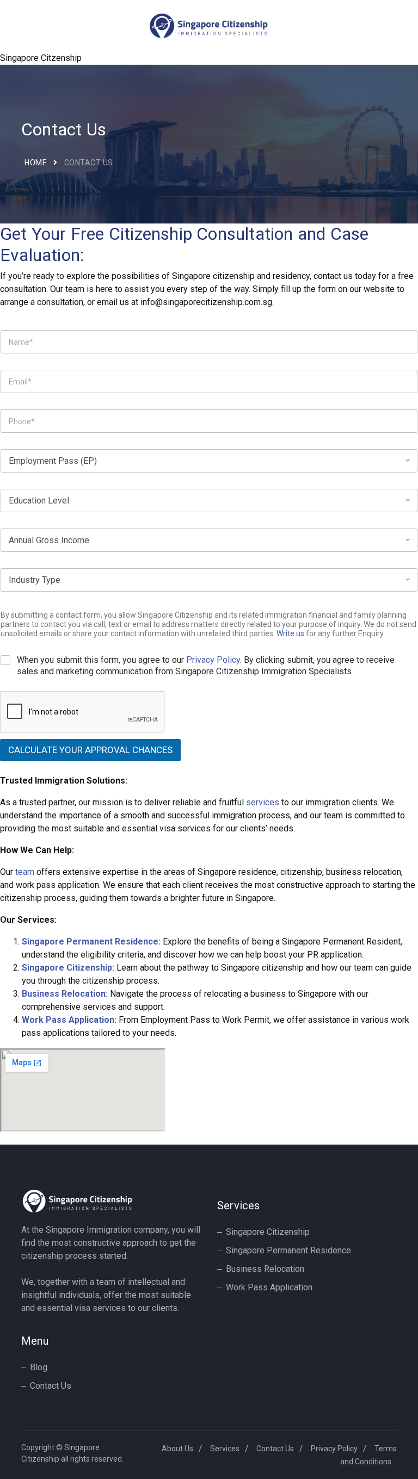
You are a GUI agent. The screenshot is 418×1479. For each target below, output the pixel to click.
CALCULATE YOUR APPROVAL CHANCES (90, 749)
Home (35, 162)
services (262, 802)
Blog (38, 1367)
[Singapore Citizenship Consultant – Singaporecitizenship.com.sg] (209, 25)
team (24, 872)
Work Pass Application (269, 1287)
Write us (290, 633)
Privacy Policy (213, 660)
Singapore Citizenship (268, 1232)
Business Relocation (265, 1269)
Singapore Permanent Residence (288, 1250)
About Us (177, 1448)
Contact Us (50, 1386)
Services (224, 1448)
